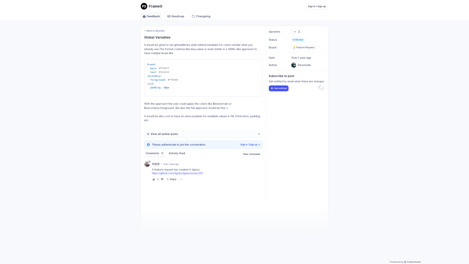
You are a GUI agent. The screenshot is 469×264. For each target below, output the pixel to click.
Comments (154, 153)
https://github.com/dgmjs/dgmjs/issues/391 (177, 173)
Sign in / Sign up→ (250, 144)
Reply (173, 179)
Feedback (153, 16)
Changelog (203, 16)
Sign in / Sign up (317, 6)
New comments (251, 154)
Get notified (280, 88)
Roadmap (177, 16)
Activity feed (177, 153)
